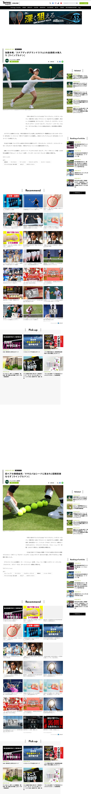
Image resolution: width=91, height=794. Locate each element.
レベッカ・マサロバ (47, 573)
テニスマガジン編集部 (15, 59)
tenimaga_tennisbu (15, 7)
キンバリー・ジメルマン (45, 162)
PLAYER (36, 7)
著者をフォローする (14, 61)
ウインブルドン (14, 162)
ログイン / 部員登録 (84, 3)
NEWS (24, 7)
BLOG (56, 7)
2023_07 (22, 164)
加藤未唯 (6, 162)
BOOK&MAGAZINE (71, 7)
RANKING (42, 7)
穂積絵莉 (39, 573)
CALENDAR (50, 7)
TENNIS (62, 7)
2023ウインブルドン (31, 164)
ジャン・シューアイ (8, 573)
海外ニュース (18, 49)
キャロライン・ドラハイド (29, 573)
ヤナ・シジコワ (23, 162)
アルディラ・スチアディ (33, 162)
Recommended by (54, 323)
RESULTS (30, 7)
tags (79, 7)
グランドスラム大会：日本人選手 (10, 164)
